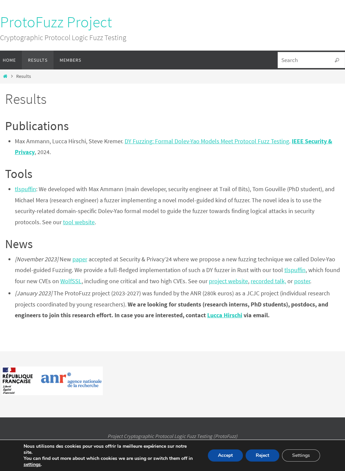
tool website (79, 222)
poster (302, 281)
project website (228, 281)
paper (79, 259)
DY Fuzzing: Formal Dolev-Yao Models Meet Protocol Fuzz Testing (207, 141)
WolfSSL (71, 281)
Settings (301, 455)
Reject (262, 455)
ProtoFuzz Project (56, 22)
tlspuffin (25, 189)
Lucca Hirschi (224, 315)
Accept (225, 455)
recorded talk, (268, 281)
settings (32, 465)
